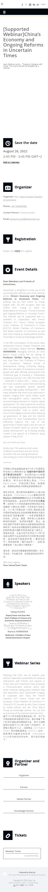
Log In (43, 4)
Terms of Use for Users (17, 883)
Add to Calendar (11, 162)
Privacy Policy (33, 883)
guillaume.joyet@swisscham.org (25, 219)
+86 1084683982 (19, 206)
